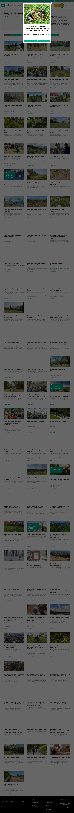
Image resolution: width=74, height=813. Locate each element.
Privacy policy (47, 34)
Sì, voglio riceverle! (37, 40)
